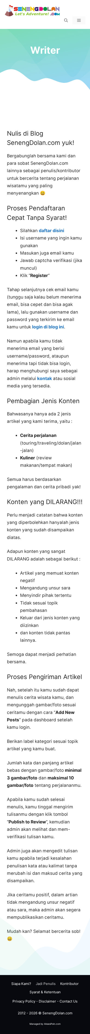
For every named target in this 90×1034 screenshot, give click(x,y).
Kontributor (69, 983)
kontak (44, 378)
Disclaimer (47, 1001)
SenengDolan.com (57, 1013)
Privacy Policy (23, 1001)
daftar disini (51, 230)
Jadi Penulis (46, 983)
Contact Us (69, 1001)
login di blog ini (48, 327)
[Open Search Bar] (66, 20)
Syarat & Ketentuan (45, 992)
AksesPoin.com (52, 1023)
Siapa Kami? (21, 983)
